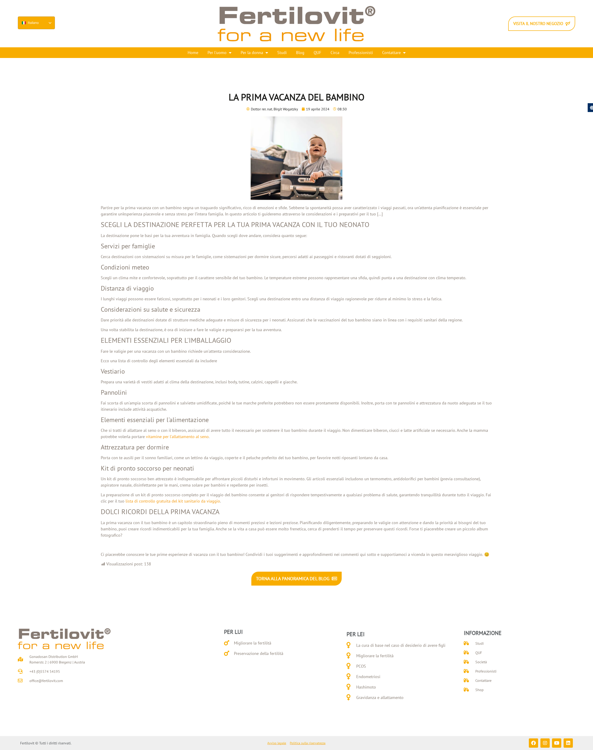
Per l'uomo (217, 52)
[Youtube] (556, 743)
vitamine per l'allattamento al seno (177, 436)
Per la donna (252, 52)
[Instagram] (545, 743)
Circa (335, 52)
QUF (317, 52)
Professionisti (361, 52)
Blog (300, 52)
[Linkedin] (568, 743)
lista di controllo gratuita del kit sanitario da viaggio (173, 501)
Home (193, 52)
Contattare (391, 52)
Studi (282, 52)
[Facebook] (533, 743)
